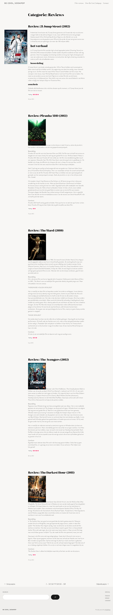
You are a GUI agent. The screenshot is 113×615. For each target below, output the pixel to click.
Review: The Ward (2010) (46, 230)
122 (52, 584)
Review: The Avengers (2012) (48, 359)
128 (64, 584)
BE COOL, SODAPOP (14, 3)
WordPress (107, 609)
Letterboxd (107, 600)
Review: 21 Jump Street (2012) (49, 26)
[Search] (55, 597)
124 (57, 584)
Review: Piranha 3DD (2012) (48, 115)
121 (49, 584)
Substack (107, 598)
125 (60, 584)
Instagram (107, 595)
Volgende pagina (102, 584)
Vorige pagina (9, 584)
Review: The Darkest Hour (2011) (51, 472)
